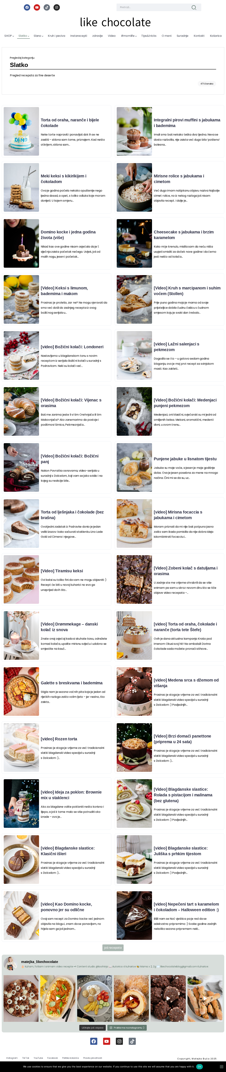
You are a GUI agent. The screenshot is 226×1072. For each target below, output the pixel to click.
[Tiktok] (47, 7)
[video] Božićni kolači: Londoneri (72, 347)
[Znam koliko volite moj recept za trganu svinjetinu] (57, 998)
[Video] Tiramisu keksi (62, 571)
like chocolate (115, 22)
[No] (221, 1066)
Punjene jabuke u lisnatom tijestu (185, 459)
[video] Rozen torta (59, 739)
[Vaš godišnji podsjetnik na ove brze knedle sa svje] (131, 998)
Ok (199, 1066)
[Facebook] (27, 7)
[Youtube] (37, 7)
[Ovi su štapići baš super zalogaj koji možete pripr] (205, 998)
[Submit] (194, 7)
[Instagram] (56, 7)
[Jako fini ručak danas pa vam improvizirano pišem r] (94, 998)
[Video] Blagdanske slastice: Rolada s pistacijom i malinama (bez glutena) (183, 795)
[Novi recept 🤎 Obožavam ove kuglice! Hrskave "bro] (168, 998)
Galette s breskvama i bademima (72, 683)
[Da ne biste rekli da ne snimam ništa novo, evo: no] (21, 998)
